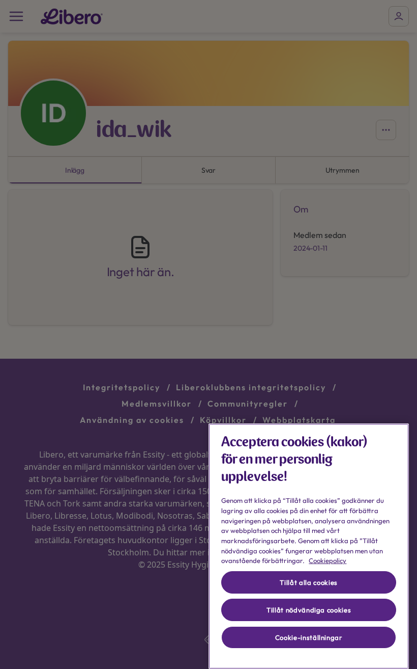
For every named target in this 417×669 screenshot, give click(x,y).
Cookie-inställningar (309, 637)
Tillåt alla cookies (308, 582)
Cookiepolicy (327, 560)
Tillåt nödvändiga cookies (308, 610)
